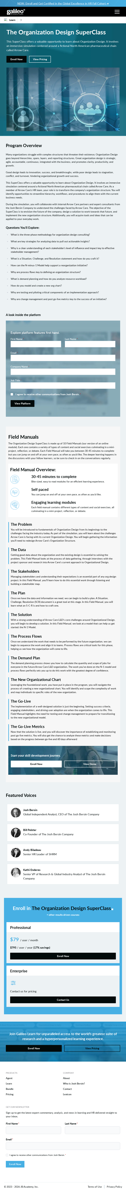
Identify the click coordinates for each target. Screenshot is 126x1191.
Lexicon (67, 1094)
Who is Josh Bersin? (74, 1083)
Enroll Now (15, 1164)
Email (14, 353)
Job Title (16, 380)
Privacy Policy (114, 1186)
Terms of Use (95, 1186)
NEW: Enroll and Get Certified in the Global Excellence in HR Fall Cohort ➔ (63, 3)
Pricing (9, 1094)
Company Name (20, 366)
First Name (17, 339)
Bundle (10, 1089)
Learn (9, 1083)
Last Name (71, 339)
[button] (117, 11)
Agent (9, 1078)
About (66, 1078)
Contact (67, 1089)
